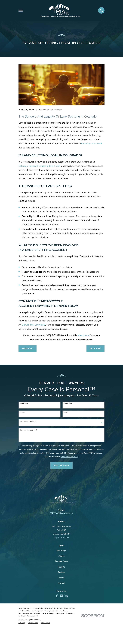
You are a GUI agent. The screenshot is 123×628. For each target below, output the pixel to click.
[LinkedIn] (66, 595)
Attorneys (61, 550)
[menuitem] (21, 622)
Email (66, 412)
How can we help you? (28, 430)
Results (61, 567)
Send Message (61, 465)
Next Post (95, 348)
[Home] (60, 10)
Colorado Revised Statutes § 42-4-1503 (38, 166)
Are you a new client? (28, 421)
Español (61, 577)
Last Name (68, 404)
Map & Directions (61, 537)
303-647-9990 (61, 513)
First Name (24, 404)
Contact (61, 583)
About (61, 556)
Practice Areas (61, 561)
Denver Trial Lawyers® (33, 324)
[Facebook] (56, 595)
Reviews (61, 572)
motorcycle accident (91, 143)
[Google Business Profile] (61, 595)
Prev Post (27, 348)
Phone (22, 412)
